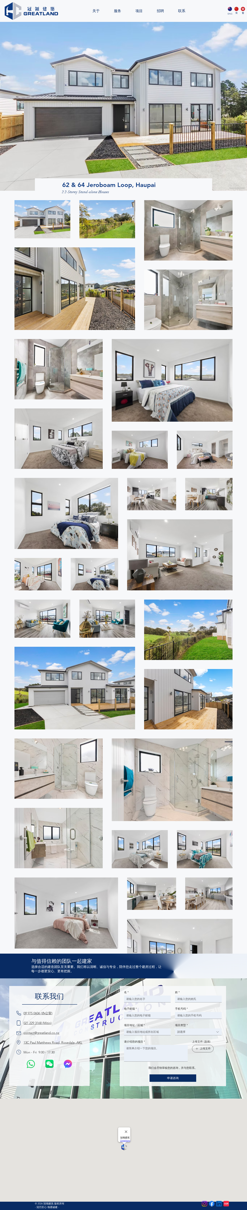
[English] (230, 9)
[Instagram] (204, 1203)
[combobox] (198, 1031)
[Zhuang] (236, 9)
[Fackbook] (211, 1203)
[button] (49, 1064)
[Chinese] (243, 9)
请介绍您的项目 (134, 1041)
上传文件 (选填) (201, 1041)
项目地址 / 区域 (134, 1025)
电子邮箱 (130, 1008)
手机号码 (181, 1008)
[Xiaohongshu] (226, 1203)
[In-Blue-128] (219, 1203)
